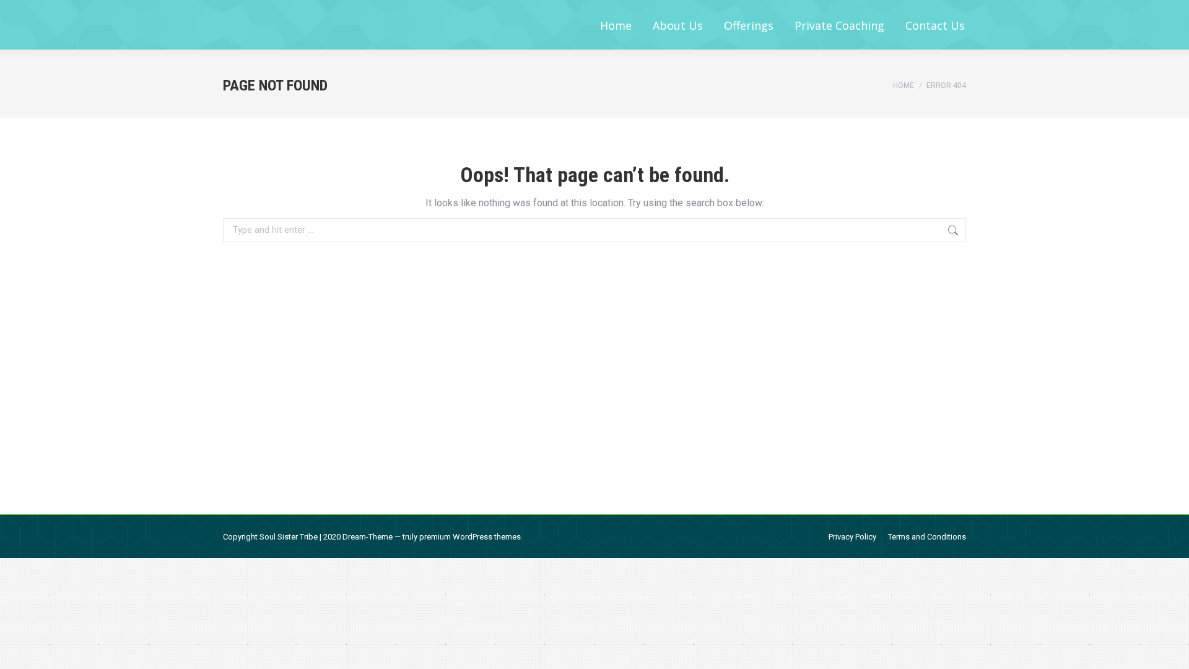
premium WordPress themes (470, 536)
